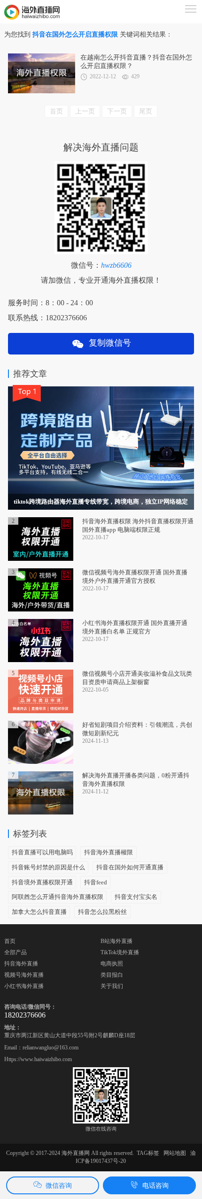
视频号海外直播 (24, 975)
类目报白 (112, 975)
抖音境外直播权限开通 (42, 882)
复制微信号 (107, 342)
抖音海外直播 (21, 963)
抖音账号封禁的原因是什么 (48, 867)
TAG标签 (148, 1153)
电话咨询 (155, 1185)
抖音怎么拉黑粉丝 (102, 911)
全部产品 (15, 952)
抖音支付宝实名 (136, 896)
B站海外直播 (116, 941)
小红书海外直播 (24, 986)
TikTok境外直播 (120, 952)
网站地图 (174, 1153)
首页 (10, 941)
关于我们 (112, 986)
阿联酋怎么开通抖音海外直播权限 (57, 896)
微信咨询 (59, 1185)
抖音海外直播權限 (108, 852)
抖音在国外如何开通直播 (129, 867)
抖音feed (95, 882)
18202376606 (25, 1015)
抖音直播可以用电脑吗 (42, 852)
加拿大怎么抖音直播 (39, 911)
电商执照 (112, 963)
